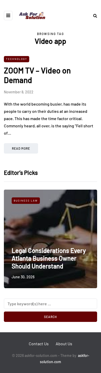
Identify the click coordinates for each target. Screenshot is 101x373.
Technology (16, 58)
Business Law (26, 200)
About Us (64, 343)
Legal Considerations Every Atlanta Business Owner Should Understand (49, 258)
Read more (21, 148)
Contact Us (39, 343)
